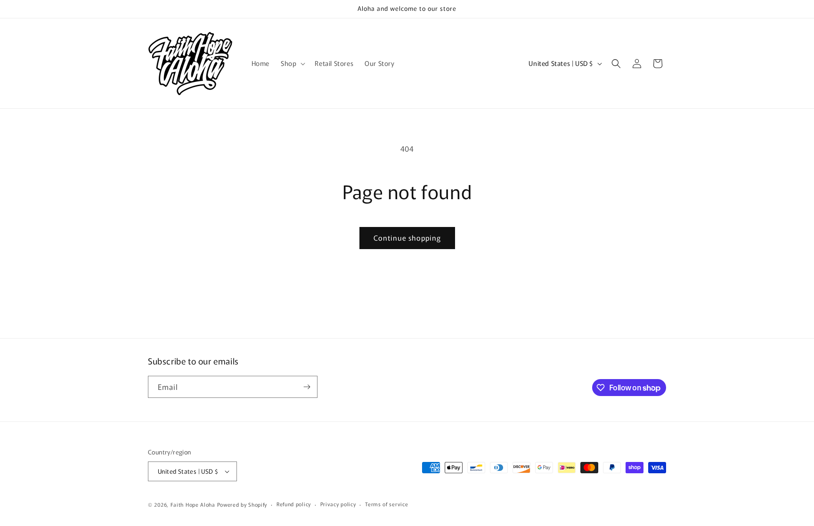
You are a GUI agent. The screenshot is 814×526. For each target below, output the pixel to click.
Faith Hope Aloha (194, 504)
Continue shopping (407, 238)
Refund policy (294, 504)
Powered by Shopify (242, 504)
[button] (292, 63)
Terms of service (386, 504)
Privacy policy (338, 504)
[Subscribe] (306, 387)
